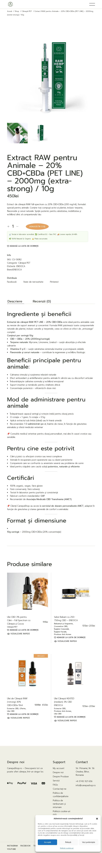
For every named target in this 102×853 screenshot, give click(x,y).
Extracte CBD (13, 708)
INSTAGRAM (12, 846)
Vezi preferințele (88, 842)
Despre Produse (61, 776)
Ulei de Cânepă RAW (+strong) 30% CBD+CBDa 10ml (17, 702)
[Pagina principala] (10, 4)
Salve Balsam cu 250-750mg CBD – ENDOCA (66, 618)
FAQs (55, 784)
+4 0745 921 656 (84, 781)
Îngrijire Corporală (61, 629)
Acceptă (47, 842)
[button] (97, 818)
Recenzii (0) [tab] (42, 302)
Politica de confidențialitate (60, 794)
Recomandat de (41, 499)
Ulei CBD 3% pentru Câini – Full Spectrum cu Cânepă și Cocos (18, 620)
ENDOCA (20, 266)
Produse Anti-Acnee (62, 634)
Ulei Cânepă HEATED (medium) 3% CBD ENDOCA (64, 702)
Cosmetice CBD (60, 626)
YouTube (11, 849)
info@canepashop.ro (86, 785)
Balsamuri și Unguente (63, 623)
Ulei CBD (10, 711)
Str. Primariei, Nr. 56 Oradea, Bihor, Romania (85, 772)
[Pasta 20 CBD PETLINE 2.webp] (40, 133)
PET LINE (38, 322)
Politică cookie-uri (67, 848)
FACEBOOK (25, 846)
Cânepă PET (24, 262)
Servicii (56, 780)
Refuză (68, 842)
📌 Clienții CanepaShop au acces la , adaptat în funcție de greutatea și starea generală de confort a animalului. (51, 507)
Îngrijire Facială (60, 632)
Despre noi (58, 772)
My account (58, 768)
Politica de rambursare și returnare (59, 804)
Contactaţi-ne (59, 788)
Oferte (23, 708)
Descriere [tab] (14, 302)
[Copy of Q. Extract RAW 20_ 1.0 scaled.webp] (17, 133)
